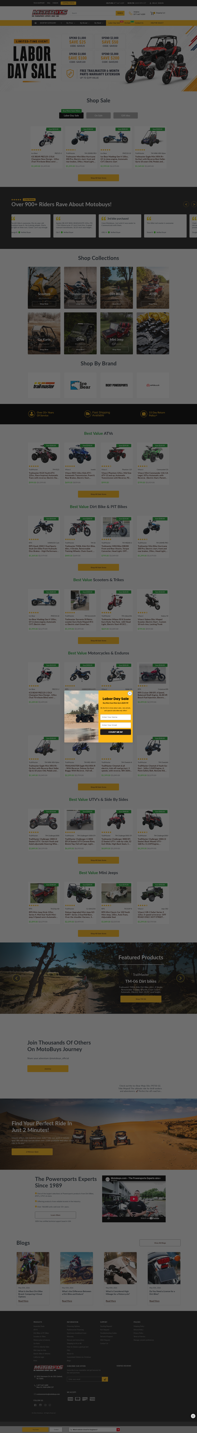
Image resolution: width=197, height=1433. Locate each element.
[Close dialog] (130, 693)
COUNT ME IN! (115, 732)
